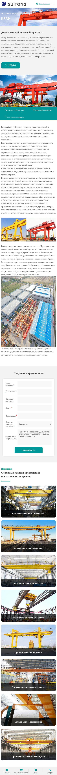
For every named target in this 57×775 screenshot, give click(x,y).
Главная (7, 13)
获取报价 (12, 65)
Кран (15, 13)
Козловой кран (26, 13)
